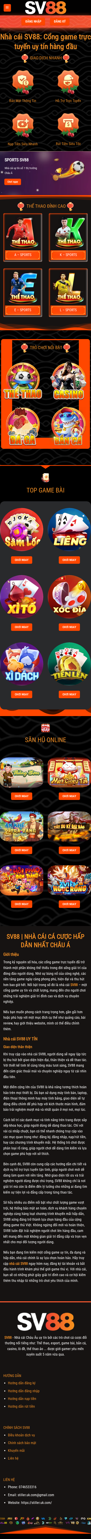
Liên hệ (13, 1458)
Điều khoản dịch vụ (21, 1435)
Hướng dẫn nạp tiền (22, 1399)
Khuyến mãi (16, 1450)
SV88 (74, 985)
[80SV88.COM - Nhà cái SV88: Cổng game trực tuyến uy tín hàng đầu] (45, 8)
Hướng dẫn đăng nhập (24, 1391)
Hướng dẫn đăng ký (22, 1383)
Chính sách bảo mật (22, 1443)
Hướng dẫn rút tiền (21, 1406)
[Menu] (7, 7)
